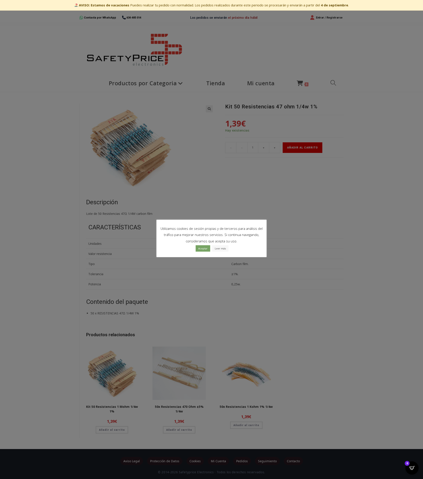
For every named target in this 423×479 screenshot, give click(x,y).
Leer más (220, 248)
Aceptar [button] (203, 248)
